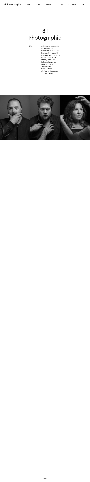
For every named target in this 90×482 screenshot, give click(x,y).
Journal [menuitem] (48, 5)
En (83, 5)
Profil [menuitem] (38, 5)
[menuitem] (12, 4)
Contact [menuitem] (60, 5)
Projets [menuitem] (27, 5)
